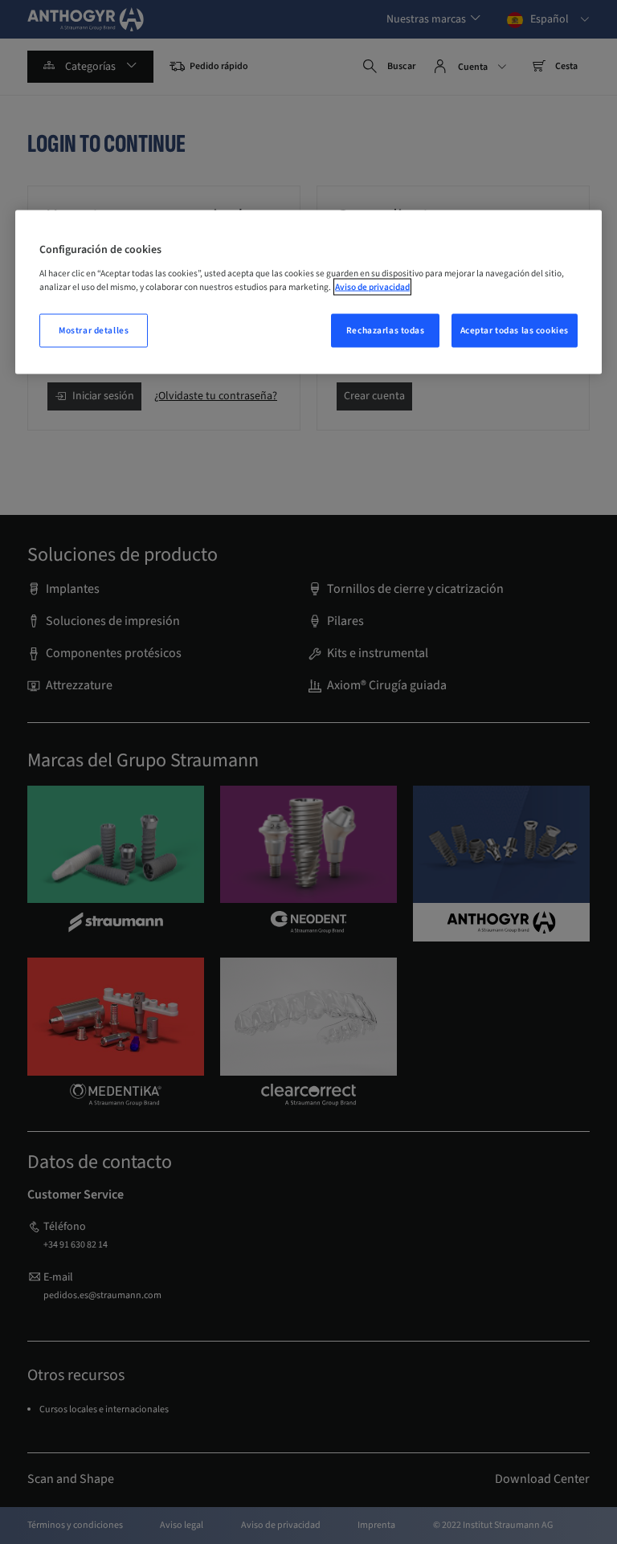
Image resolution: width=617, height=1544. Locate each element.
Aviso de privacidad (372, 286)
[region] (308, 292)
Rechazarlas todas (385, 330)
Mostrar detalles (94, 330)
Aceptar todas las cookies (514, 330)
